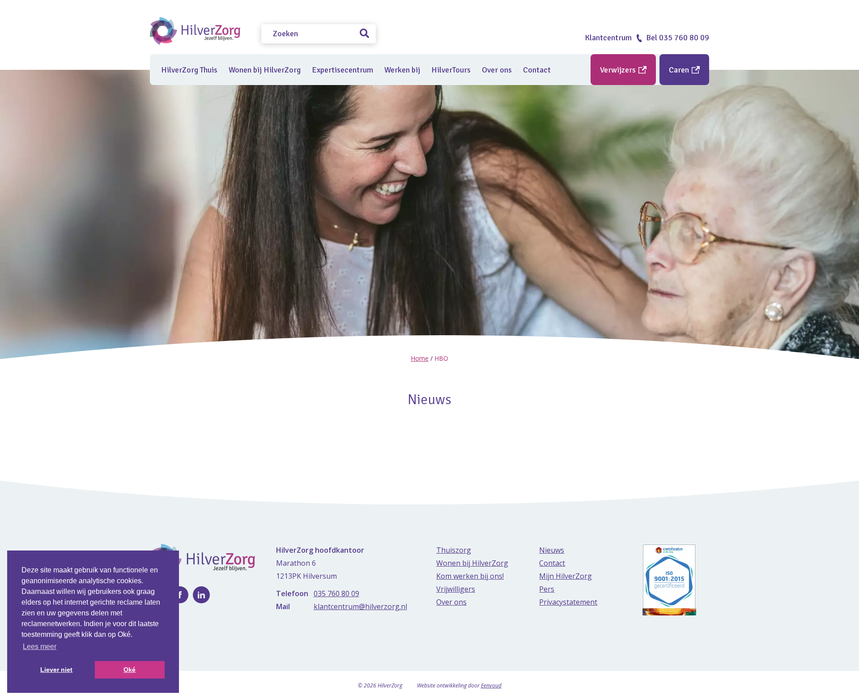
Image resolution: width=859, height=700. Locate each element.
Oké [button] (129, 669)
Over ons (497, 70)
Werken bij (402, 70)
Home (420, 358)
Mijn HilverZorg (565, 576)
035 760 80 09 (336, 593)
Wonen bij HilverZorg (265, 70)
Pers (546, 589)
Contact (537, 70)
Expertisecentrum (342, 70)
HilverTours (451, 70)
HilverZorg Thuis (189, 70)
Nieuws (551, 550)
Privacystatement (568, 602)
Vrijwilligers (455, 589)
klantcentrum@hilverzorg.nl (360, 606)
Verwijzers (619, 70)
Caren (680, 70)
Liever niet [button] (56, 669)
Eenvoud (491, 685)
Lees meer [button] (39, 646)
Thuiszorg (453, 550)
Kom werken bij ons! (470, 576)
